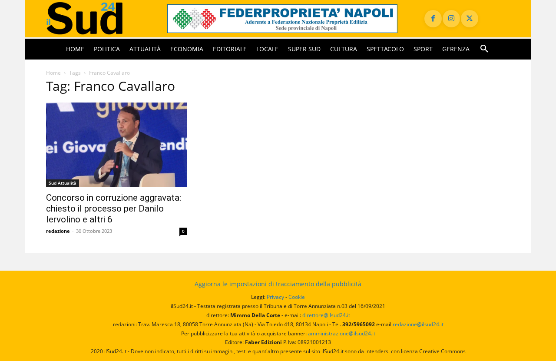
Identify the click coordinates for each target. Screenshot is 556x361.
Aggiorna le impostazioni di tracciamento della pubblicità (278, 284)
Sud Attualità (62, 183)
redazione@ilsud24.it (418, 324)
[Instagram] (451, 18)
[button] (484, 49)
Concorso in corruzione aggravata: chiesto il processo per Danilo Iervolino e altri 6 (113, 208)
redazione (58, 231)
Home (53, 72)
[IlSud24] (96, 18)
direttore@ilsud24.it (326, 315)
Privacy (275, 297)
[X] (469, 18)
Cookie (296, 297)
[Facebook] (433, 18)
